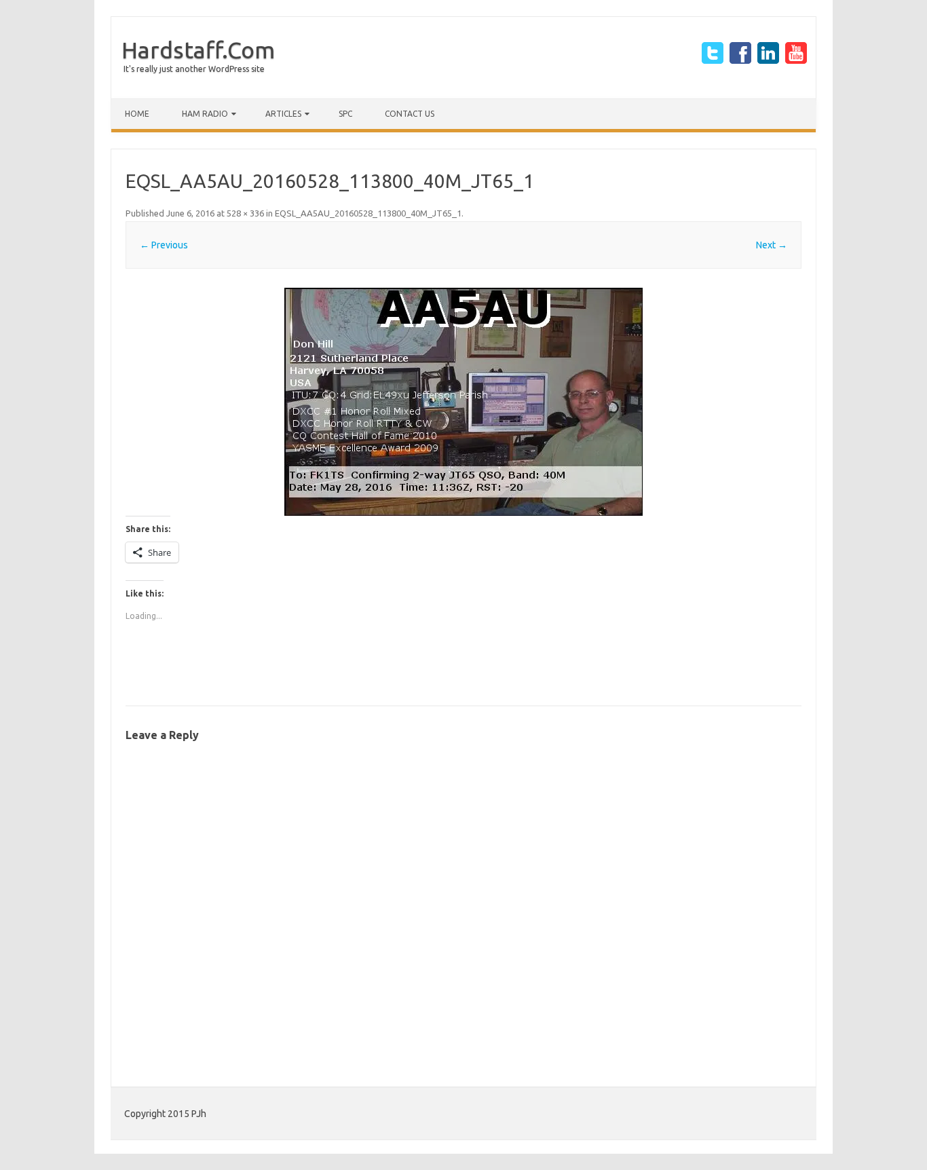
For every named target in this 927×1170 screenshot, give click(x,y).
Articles (283, 113)
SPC (345, 113)
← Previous (164, 245)
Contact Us (409, 113)
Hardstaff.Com (198, 49)
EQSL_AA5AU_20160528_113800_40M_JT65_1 (368, 213)
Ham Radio (205, 113)
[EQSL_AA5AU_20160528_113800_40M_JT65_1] (463, 402)
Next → (771, 245)
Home (137, 113)
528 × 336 (245, 213)
